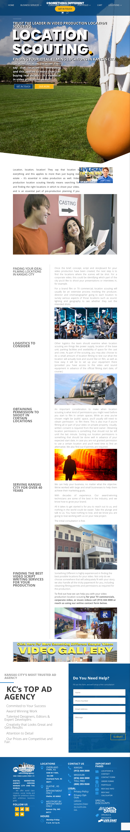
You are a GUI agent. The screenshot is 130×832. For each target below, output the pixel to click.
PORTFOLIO (83, 5)
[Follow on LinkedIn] (17, 814)
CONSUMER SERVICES (58, 5)
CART (99, 5)
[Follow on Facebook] (17, 809)
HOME (11, 5)
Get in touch (23, 86)
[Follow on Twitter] (22, 809)
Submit (118, 736)
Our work (44, 86)
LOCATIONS (114, 5)
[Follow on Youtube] (22, 814)
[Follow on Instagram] (27, 809)
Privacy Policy (81, 791)
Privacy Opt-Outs (80, 796)
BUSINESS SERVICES (29, 5)
